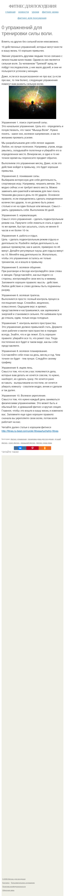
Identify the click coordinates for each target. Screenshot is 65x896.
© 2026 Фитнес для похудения (13, 879)
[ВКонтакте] (20, 448)
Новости (23, 12)
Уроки (35, 12)
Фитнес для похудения (32, 6)
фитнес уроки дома (44, 442)
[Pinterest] (32, 448)
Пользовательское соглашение (23, 883)
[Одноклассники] (45, 448)
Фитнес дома (50, 12)
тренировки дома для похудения (41, 439)
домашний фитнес (28, 442)
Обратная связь (8, 890)
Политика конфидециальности (14, 886)
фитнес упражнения (19, 439)
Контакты (5, 883)
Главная (10, 12)
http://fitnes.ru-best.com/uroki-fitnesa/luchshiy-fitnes (30, 431)
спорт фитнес (14, 442)
